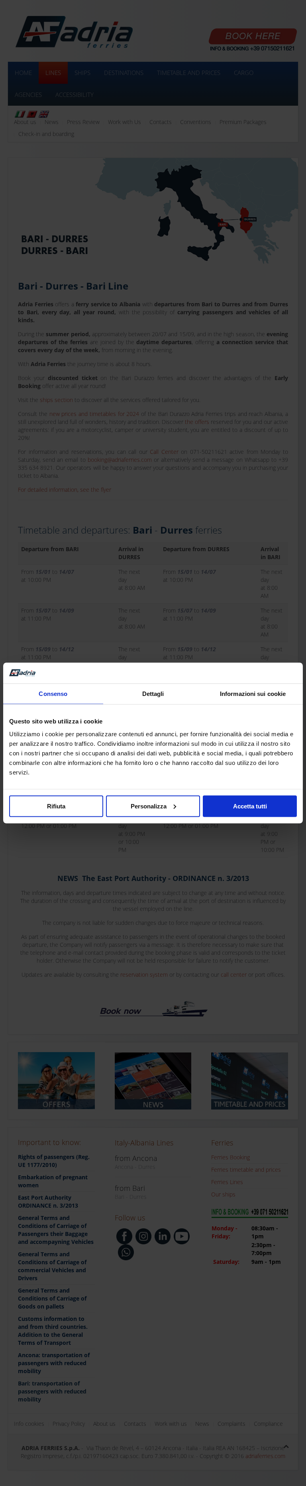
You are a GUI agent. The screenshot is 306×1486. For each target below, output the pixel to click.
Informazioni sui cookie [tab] (253, 693)
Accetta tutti (250, 805)
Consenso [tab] (53, 693)
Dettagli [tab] (153, 693)
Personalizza (149, 805)
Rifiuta (56, 805)
